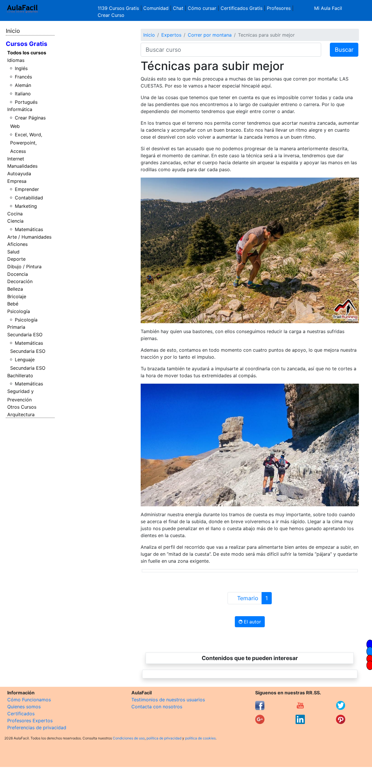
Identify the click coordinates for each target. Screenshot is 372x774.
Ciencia (15, 221)
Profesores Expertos (30, 720)
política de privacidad (163, 738)
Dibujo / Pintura (24, 266)
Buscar (344, 49)
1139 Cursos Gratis (119, 8)
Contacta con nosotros (156, 706)
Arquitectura (21, 414)
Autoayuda (19, 173)
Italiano (23, 93)
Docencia (17, 274)
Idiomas (15, 60)
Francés (23, 77)
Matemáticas (29, 229)
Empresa (16, 181)
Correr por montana (210, 35)
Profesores (279, 8)
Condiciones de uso (129, 738)
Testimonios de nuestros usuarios (168, 700)
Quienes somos (24, 706)
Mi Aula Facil (328, 8)
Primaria (16, 327)
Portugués (26, 102)
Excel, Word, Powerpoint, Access (26, 143)
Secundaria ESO (24, 334)
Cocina (15, 214)
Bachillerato (20, 375)
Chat (178, 8)
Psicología (18, 311)
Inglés (21, 68)
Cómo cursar (202, 8)
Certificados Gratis (241, 8)
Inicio (13, 30)
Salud (13, 252)
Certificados (21, 713)
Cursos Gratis (26, 43)
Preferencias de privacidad (36, 727)
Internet (15, 159)
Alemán (23, 85)
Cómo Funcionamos (29, 700)
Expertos (171, 35)
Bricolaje (16, 296)
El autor (251, 622)
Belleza (15, 289)
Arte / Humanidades (29, 237)
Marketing (26, 206)
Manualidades (22, 166)
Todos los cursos (26, 53)
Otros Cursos (21, 407)
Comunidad (156, 8)
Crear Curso (111, 15)
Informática (19, 109)
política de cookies (200, 738)
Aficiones (17, 244)
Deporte (16, 259)
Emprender (27, 189)
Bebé (12, 304)
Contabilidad (29, 198)
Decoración (20, 281)
